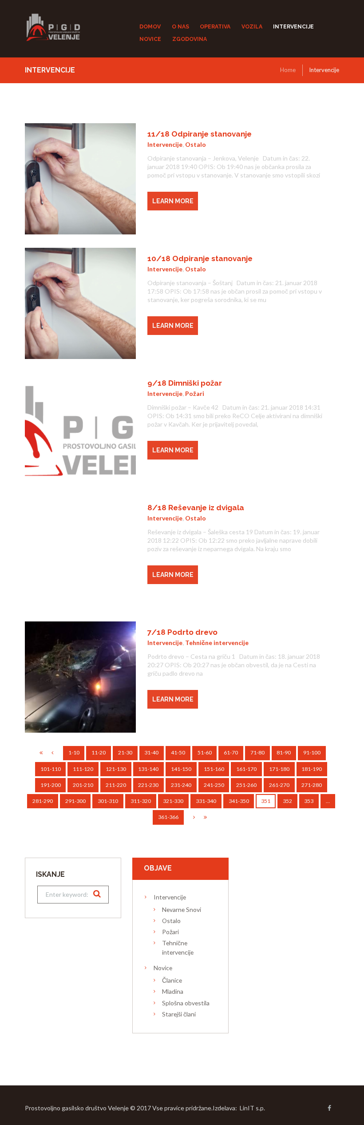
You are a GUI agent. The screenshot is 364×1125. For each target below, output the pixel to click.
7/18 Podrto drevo (182, 632)
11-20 (98, 752)
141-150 (181, 769)
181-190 (311, 769)
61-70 (231, 752)
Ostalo (195, 144)
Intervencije (164, 144)
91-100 (311, 752)
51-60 (205, 752)
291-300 (75, 801)
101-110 (50, 769)
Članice (172, 980)
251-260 (246, 785)
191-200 (50, 785)
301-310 (108, 801)
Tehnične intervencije (217, 642)
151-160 (214, 769)
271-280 (311, 785)
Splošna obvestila (186, 1003)
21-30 (125, 752)
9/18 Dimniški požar (184, 383)
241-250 (214, 785)
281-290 (42, 801)
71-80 (257, 752)
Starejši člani (179, 1014)
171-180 (279, 769)
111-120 (83, 769)
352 (287, 801)
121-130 (116, 769)
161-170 (246, 769)
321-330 (173, 801)
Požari (194, 393)
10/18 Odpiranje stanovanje (200, 258)
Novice (163, 968)
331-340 (206, 801)
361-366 (168, 817)
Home (288, 69)
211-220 (116, 785)
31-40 (151, 752)
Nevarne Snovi (181, 909)
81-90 (284, 752)
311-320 (141, 801)
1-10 (73, 752)
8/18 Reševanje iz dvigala (195, 507)
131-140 (148, 769)
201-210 (83, 785)
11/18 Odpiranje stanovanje (199, 133)
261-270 (279, 785)
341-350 (239, 801)
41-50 (178, 752)
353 (308, 801)
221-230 (148, 785)
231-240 (181, 785)
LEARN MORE (173, 201)
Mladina (172, 991)
